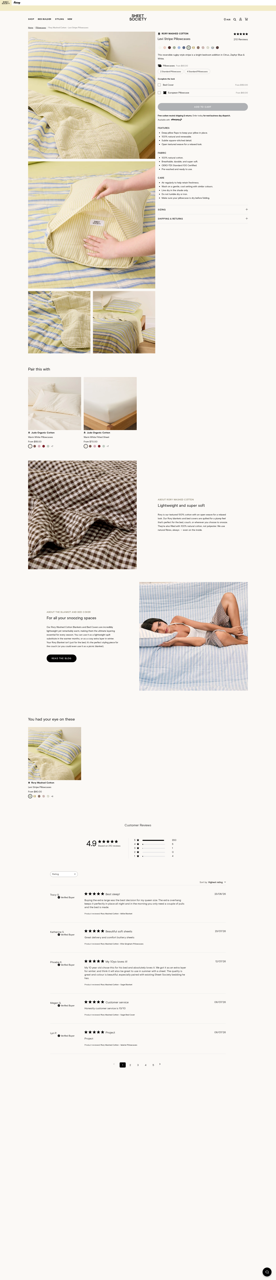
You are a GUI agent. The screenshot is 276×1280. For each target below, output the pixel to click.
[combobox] (64, 874)
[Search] (234, 19)
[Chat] (267, 1272)
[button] (203, 209)
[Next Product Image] (252, 404)
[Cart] (246, 19)
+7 (52, 446)
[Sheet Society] (138, 17)
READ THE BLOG (62, 658)
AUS (228, 19)
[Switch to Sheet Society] (6, 2)
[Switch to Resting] (17, 2)
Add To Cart (202, 106)
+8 (52, 796)
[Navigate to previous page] (115, 1064)
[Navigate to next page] (161, 1064)
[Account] (240, 19)
